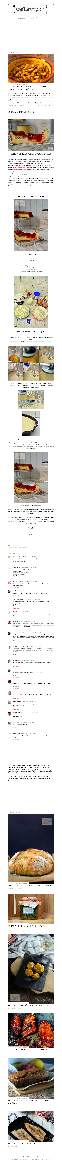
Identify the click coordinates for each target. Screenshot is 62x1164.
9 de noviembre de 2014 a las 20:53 (23, 669)
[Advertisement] (31, 36)
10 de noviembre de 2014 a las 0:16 (30, 701)
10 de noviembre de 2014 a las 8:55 (30, 712)
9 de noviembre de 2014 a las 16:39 (25, 611)
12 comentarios (17, 1008)
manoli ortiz (16, 722)
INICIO (15, 18)
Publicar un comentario (19, 105)
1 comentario (17, 1146)
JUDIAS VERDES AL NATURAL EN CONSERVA (27, 926)
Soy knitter (16, 660)
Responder (16, 564)
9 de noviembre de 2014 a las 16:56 (38, 632)
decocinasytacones (18, 599)
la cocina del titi (17, 681)
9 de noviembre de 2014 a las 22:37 (25, 692)
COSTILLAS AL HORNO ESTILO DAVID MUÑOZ (28, 1049)
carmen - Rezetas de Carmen (21, 632)
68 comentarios (17, 888)
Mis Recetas (16, 733)
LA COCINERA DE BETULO (20, 646)
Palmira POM (16, 567)
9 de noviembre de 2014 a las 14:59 (29, 591)
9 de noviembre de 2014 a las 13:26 (31, 581)
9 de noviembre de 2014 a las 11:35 (32, 556)
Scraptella (15, 621)
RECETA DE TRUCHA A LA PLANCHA (24, 1143)
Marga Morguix (17, 701)
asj (13, 670)
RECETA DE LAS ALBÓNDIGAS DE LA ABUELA (28, 1005)
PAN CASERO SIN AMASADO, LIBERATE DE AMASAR (31, 885)
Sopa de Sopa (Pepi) (18, 556)
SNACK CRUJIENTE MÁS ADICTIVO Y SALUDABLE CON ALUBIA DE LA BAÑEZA (30, 88)
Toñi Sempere (16, 591)
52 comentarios (17, 929)
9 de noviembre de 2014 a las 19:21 (36, 646)
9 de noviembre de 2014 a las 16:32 (32, 599)
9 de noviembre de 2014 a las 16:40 (27, 621)
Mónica (15, 611)
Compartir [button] (10, 105)
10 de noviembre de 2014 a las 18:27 (28, 722)
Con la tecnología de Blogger (32, 1156)
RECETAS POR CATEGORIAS (25, 18)
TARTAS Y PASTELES (17, 545)
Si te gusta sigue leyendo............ (45, 105)
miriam (15, 692)
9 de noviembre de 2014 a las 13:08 (29, 567)
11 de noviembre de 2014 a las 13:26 (28, 733)
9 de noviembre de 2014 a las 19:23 (27, 660)
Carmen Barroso (17, 712)
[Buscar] (53, 4)
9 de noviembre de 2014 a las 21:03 (30, 681)
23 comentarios (17, 1052)
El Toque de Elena (18, 581)
